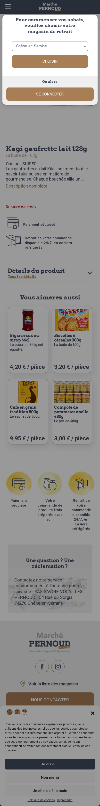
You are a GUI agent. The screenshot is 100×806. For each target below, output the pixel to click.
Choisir (50, 61)
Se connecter (50, 94)
